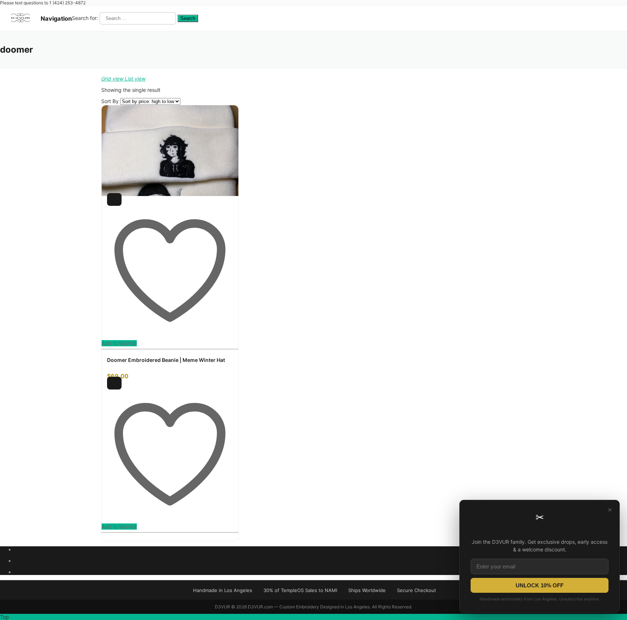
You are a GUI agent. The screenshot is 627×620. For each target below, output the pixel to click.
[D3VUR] (20, 25)
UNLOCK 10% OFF (540, 585)
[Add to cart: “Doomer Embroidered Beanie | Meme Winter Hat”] (114, 199)
